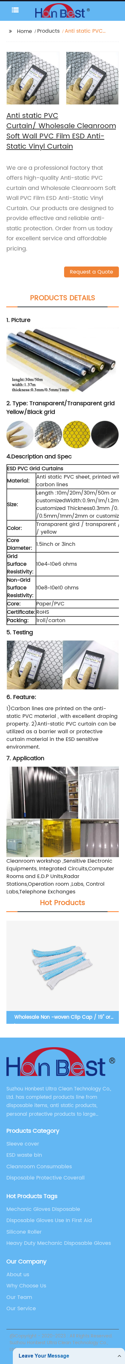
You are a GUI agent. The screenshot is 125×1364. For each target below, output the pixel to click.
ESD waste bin (24, 1155)
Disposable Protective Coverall (45, 1178)
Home (24, 31)
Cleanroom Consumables (39, 1167)
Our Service (21, 1308)
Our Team (19, 1297)
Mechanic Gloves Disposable (43, 1209)
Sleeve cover (22, 1144)
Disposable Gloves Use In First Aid (49, 1220)
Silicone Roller (24, 1232)
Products (48, 31)
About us (17, 1274)
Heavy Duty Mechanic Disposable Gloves (58, 1243)
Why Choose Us (26, 1286)
